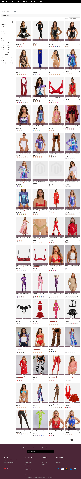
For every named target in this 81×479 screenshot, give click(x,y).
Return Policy (28, 467)
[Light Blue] (57, 324)
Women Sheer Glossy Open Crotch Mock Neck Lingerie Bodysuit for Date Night (72, 293)
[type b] (19, 323)
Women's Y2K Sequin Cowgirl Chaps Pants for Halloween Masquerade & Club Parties (23, 97)
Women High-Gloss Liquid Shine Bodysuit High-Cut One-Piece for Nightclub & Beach (23, 153)
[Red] (19, 46)
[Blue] (57, 46)
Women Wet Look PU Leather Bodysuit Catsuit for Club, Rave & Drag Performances (72, 237)
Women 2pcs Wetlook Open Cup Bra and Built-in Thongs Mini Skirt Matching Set (72, 320)
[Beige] (55, 157)
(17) (40, 266)
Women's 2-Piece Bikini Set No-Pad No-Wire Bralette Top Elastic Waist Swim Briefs (40, 348)
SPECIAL (40, 1)
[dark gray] (37, 435)
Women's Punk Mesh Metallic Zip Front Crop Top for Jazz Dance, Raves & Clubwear (23, 125)
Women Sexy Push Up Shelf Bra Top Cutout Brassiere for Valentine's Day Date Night (56, 97)
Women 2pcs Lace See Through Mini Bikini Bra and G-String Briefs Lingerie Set (56, 69)
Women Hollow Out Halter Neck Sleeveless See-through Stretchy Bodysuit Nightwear (23, 69)
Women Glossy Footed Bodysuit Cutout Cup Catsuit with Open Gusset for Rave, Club (40, 293)
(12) (24, 127)
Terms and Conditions (30, 472)
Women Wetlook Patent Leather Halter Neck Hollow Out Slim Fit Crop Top (72, 430)
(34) (72, 210)
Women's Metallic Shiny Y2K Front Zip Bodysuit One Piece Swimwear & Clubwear (40, 125)
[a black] (69, 323)
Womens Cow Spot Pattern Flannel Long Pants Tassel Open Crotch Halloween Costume (40, 376)
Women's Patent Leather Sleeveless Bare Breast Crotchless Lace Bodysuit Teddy (72, 41)
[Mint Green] (41, 157)
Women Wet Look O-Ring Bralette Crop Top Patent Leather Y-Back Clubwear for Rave (56, 265)
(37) (24, 377)
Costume (33, 1)
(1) (55, 71)
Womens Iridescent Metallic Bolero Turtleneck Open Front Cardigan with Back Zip (23, 348)
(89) (72, 154)
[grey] (19, 157)
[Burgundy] (23, 157)
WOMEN (25, 1)
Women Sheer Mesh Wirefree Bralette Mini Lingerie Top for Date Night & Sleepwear (40, 209)
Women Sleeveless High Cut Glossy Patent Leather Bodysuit (56, 41)
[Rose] (53, 46)
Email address (31, 451)
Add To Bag (23, 40)
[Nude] (23, 296)
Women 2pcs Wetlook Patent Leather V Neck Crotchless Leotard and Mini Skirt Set (72, 404)
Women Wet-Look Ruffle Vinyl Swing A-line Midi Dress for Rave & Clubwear (56, 209)
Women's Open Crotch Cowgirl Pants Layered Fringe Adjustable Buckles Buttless (56, 348)
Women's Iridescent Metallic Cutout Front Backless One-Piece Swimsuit (56, 125)
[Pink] (21, 46)
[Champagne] (55, 102)
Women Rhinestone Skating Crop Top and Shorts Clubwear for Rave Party (40, 181)
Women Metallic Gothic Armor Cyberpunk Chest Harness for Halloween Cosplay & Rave (40, 97)
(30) (56, 266)
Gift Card (44, 464)
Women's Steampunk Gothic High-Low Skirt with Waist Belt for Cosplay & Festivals (72, 125)
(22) (40, 349)
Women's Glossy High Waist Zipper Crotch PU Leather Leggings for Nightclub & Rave (56, 376)
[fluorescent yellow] (55, 324)
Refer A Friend (45, 462)
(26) (56, 43)
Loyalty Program (45, 460)
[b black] (71, 323)
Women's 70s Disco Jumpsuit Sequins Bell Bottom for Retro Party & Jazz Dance (72, 348)
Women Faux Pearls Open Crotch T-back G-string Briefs (23, 320)
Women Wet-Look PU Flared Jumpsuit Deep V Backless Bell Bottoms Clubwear (56, 237)
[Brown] (49, 157)
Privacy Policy (28, 469)
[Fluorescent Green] (25, 157)
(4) (72, 182)
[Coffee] (69, 296)
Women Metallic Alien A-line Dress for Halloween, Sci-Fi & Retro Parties (72, 153)
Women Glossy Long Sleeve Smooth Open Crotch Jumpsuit (40, 430)
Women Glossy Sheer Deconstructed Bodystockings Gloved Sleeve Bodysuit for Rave (23, 293)
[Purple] (57, 74)
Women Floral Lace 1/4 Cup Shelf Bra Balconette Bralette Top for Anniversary (40, 265)
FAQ (26, 474)
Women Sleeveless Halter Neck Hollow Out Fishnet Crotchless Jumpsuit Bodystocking (56, 320)
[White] (25, 74)
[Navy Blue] (67, 129)
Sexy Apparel (8, 11)
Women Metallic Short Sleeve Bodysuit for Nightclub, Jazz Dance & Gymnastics (40, 153)
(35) (24, 210)
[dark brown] (49, 351)
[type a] (17, 323)
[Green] (19, 74)
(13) (24, 71)
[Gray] (53, 296)
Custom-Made (28, 462)
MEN (18, 1)
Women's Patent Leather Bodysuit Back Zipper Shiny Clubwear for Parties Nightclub (72, 97)
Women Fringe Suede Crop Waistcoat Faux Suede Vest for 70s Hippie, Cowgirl (72, 265)
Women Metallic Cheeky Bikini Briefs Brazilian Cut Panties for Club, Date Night (40, 237)
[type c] (21, 323)
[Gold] (51, 46)
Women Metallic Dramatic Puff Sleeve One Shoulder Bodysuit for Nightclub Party (72, 69)
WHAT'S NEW (4, 1)
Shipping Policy (28, 464)
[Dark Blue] (41, 352)
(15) (40, 127)
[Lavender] (27, 157)
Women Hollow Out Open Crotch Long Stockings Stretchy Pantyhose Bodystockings (40, 69)
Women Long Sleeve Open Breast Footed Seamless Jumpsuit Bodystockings (56, 404)
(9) (56, 127)
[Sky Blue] (55, 46)
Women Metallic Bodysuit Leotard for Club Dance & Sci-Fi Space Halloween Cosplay (56, 181)
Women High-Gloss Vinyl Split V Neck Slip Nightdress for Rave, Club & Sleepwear (23, 237)
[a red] (67, 323)
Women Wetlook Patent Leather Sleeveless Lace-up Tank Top (56, 430)
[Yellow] (23, 407)
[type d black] (65, 323)
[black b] (51, 407)
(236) (24, 43)
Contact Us (58, 462)
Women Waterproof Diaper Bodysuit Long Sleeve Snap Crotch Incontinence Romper (72, 376)
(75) (72, 349)
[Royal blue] (41, 242)
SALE (12, 1)
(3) (56, 321)
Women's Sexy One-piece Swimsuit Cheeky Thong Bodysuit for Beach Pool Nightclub (23, 404)
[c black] (75, 323)
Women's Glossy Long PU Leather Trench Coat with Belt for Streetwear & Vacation (23, 376)
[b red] (73, 323)
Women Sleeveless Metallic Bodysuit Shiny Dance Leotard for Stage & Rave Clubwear (72, 209)
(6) (56, 99)
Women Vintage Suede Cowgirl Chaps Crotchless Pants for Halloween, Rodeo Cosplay (56, 153)
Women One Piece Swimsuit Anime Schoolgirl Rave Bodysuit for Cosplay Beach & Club (72, 181)
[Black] (17, 46)
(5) (39, 71)
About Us (58, 460)
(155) (73, 43)
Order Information (29, 460)
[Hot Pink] (17, 102)
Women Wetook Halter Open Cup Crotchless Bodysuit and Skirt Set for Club (40, 320)
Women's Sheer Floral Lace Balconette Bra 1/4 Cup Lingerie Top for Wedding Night (23, 265)
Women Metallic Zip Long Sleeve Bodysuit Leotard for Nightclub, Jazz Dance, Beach (23, 209)
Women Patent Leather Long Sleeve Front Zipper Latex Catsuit (40, 41)
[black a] (49, 407)
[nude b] (55, 407)
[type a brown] (57, 407)
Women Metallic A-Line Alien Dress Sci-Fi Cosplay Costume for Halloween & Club (23, 181)
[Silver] (59, 46)
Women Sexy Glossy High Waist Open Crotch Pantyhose (23, 430)
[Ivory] (51, 130)
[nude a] (53, 407)
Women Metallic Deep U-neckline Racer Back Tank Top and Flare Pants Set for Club (40, 404)
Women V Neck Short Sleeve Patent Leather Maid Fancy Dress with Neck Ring (23, 41)
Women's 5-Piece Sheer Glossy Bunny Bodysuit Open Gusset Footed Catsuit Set (56, 293)
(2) (39, 210)
